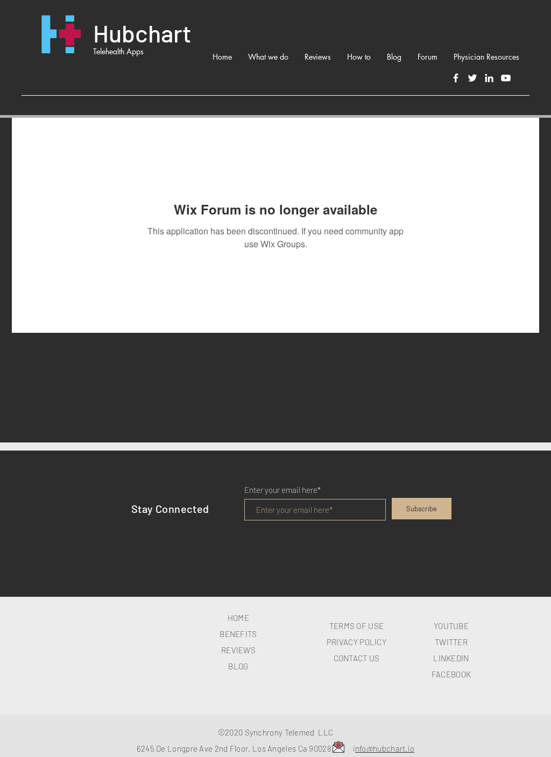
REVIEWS (238, 650)
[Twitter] (472, 78)
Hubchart (142, 32)
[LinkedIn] (489, 78)
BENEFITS (238, 634)
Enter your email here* (282, 490)
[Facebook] (456, 78)
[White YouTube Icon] (506, 78)
